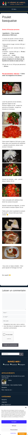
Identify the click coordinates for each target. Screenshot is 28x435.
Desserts (4, 387)
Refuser (14, 425)
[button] (26, 407)
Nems (10, 380)
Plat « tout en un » (7, 390)
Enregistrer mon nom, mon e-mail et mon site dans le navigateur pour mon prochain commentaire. (15, 326)
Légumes (4, 402)
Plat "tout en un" (6, 404)
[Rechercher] (21, 354)
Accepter (14, 421)
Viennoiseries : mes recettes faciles (12, 385)
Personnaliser (14, 429)
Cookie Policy (13, 433)
